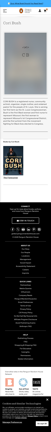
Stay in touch (26, 220)
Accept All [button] (42, 423)
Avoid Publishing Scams (25, 323)
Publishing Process (25, 338)
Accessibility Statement (25, 266)
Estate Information (25, 359)
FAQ (25, 342)
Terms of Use (25, 306)
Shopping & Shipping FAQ (25, 345)
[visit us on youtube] (23, 229)
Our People (25, 252)
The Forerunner (10, 177)
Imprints (25, 273)
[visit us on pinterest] (34, 229)
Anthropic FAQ (26, 326)
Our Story (25, 249)
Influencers (25, 292)
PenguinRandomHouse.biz (25, 299)
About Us (25, 245)
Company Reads (25, 295)
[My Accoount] (40, 10)
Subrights (25, 352)
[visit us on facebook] (12, 229)
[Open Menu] (5, 10)
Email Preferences (25, 302)
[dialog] (25, 414)
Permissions (26, 355)
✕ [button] (47, 400)
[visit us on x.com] (18, 229)
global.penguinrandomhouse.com (25, 234)
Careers (25, 270)
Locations (26, 256)
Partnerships (25, 285)
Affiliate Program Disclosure (25, 319)
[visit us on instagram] (39, 229)
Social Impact (25, 263)
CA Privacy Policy (25, 312)
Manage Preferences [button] (12, 422)
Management (25, 259)
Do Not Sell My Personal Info (25, 316)
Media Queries (26, 288)
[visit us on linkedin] (28, 229)
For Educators (25, 348)
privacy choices (21, 418)
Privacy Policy (25, 309)
